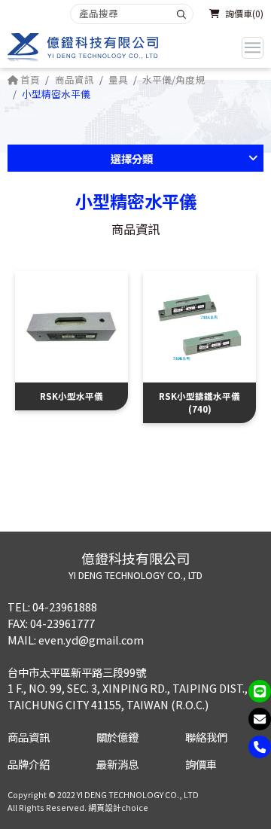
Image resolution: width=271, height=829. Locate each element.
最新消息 (117, 764)
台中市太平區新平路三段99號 (77, 672)
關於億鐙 (117, 737)
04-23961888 (64, 606)
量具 (118, 79)
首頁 (29, 79)
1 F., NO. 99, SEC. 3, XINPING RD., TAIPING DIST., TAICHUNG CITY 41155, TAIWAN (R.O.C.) (128, 696)
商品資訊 (74, 79)
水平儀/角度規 (173, 79)
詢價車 (201, 764)
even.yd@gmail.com (91, 640)
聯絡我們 (206, 737)
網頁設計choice (118, 807)
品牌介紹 (29, 764)
